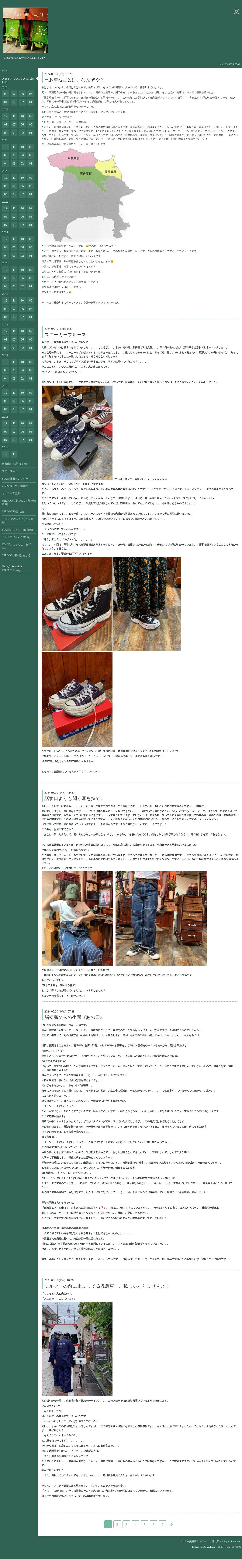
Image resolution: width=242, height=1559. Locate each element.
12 (5, 116)
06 (22, 93)
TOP (4, 71)
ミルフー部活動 (11, 493)
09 (30, 116)
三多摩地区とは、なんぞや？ (74, 79)
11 (14, 116)
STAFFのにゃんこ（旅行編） (16, 546)
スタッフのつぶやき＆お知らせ (18, 80)
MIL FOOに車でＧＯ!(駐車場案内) (19, 502)
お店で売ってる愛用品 (15, 486)
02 (22, 102)
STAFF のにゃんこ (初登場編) (17, 521)
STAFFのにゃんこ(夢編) (16, 537)
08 (5, 93)
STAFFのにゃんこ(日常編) (17, 529)
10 (22, 116)
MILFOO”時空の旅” (13, 511)
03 (14, 102)
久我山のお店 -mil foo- (15, 463)
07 (14, 93)
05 (30, 93)
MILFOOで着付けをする (16, 555)
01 (30, 102)
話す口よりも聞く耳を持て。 (74, 798)
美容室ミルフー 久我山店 (204, 1541)
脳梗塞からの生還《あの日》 (74, 1017)
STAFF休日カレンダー (15, 478)
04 (5, 102)
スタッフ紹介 (10, 471)
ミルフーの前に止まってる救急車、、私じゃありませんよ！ (107, 1286)
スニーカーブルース (65, 334)
